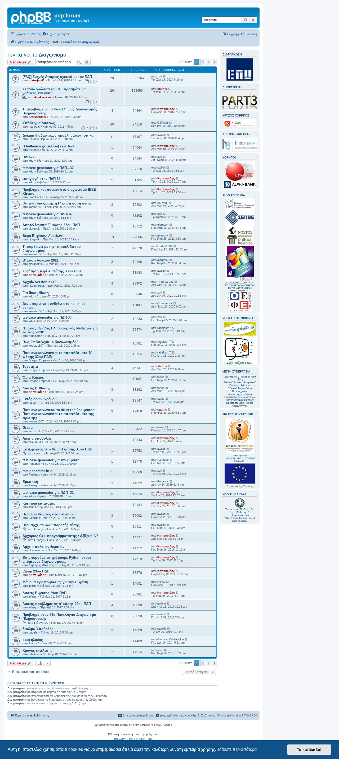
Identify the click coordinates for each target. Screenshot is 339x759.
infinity (33, 585)
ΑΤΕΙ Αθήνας (240, 405)
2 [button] (203, 62)
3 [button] (208, 62)
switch (161, 135)
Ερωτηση (30, 482)
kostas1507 (36, 206)
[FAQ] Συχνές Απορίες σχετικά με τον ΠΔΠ (57, 77)
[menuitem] (56, 34)
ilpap (31, 507)
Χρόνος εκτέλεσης (37, 651)
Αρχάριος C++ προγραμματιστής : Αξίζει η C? (60, 536)
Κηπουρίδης (166, 108)
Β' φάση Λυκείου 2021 (41, 260)
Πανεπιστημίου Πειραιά (239, 402)
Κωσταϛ (162, 202)
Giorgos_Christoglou (170, 639)
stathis (162, 88)
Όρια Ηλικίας (33, 377)
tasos (160, 377)
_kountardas (37, 285)
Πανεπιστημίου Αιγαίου (239, 394)
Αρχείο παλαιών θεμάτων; (44, 547)
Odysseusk (164, 303)
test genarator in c (37, 471)
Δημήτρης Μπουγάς (41, 565)
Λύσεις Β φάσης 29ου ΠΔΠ (44, 593)
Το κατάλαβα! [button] (309, 749)
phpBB (124, 724)
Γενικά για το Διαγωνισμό (36, 55)
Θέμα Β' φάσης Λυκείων (42, 236)
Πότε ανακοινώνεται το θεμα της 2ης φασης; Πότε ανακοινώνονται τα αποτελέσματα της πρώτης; (59, 414)
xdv (159, 76)
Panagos (34, 463)
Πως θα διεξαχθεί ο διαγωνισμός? (50, 342)
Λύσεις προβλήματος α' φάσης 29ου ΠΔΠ (57, 604)
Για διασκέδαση (36, 293)
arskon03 (35, 442)
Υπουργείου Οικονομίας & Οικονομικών (239, 519)
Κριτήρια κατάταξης (39, 503)
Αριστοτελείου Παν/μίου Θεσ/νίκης (240, 378)
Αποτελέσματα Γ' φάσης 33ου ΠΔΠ (51, 225)
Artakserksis (42, 97)
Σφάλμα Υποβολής (38, 629)
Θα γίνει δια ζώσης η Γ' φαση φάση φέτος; (58, 203)
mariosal (34, 126)
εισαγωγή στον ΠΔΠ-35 (41, 179)
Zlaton (33, 139)
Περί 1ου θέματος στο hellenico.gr (51, 514)
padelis (33, 632)
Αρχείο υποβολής (37, 438)
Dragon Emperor (39, 360)
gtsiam (161, 603)
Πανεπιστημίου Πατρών (240, 399)
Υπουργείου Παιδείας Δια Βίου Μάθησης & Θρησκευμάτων (240, 512)
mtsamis (34, 654)
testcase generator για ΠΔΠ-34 (47, 214)
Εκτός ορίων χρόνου (40, 399)
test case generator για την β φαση (51, 460)
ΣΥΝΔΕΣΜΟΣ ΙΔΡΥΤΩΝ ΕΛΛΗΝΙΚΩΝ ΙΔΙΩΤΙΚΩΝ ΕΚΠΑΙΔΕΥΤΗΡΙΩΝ (240, 285)
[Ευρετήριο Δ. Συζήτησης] (31, 17)
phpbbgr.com (151, 734)
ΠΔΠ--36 (29, 157)
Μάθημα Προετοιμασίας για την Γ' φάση (55, 582)
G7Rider (162, 122)
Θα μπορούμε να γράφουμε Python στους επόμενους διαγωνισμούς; (57, 560)
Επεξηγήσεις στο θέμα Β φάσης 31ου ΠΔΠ (57, 449)
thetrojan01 (36, 80)
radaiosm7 (35, 335)
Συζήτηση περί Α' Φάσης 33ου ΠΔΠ (52, 271)
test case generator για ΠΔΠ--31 (48, 493)
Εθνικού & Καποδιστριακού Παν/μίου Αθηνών (240, 384)
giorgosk (34, 228)
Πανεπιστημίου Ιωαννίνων (239, 396)
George (33, 517)
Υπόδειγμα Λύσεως (39, 123)
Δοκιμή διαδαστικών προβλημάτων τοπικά (58, 135)
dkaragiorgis (36, 550)
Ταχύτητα (30, 367)
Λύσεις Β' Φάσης (37, 388)
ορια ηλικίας (33, 640)
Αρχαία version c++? (40, 282)
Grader (28, 428)
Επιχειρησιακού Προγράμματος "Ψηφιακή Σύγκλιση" (240, 458)
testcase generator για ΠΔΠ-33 (47, 317)
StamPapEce (37, 197)
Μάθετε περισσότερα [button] (237, 749)
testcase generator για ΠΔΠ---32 (48, 168)
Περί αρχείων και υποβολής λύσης (51, 525)
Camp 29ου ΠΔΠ (36, 571)
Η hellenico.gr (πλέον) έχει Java (48, 146)
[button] (214, 62)
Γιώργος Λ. (41, 622)
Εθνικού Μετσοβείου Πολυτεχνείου (240, 390)
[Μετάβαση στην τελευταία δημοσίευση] (164, 76)
